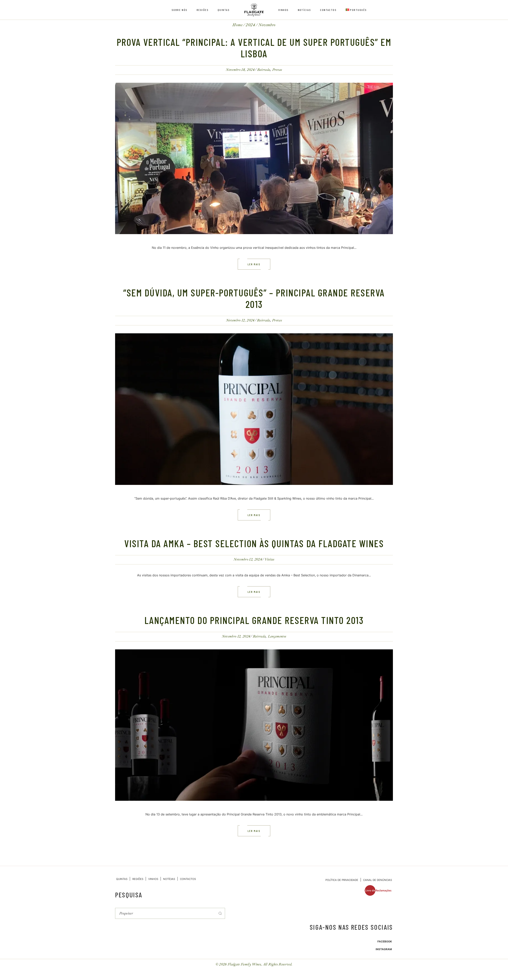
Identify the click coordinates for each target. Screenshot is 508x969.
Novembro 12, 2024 (240, 320)
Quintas (121, 879)
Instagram (384, 949)
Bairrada (263, 70)
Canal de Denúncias (377, 880)
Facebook (384, 941)
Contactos (188, 879)
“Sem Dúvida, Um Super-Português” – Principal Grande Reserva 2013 (254, 298)
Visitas (269, 559)
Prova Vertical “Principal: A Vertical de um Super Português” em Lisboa (254, 47)
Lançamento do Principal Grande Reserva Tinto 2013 (254, 620)
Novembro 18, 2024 (240, 70)
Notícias (169, 879)
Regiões (137, 879)
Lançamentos (277, 636)
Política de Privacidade (341, 880)
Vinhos (153, 879)
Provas (277, 70)
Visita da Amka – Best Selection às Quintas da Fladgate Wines (254, 543)
